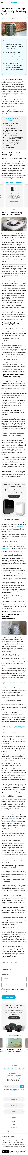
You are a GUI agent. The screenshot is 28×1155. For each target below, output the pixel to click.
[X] (4, 1069)
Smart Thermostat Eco (14, 193)
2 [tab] (13, 209)
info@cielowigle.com (15, 1131)
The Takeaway (9, 147)
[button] (2, 2)
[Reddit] (23, 1069)
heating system (5, 548)
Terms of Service (14, 1090)
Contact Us (14, 1127)
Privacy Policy (20, 1089)
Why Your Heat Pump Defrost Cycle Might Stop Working (14, 137)
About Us (14, 1121)
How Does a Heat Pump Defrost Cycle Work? (12, 127)
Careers (14, 1124)
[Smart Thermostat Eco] (14, 189)
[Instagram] (16, 1069)
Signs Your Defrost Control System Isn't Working (13, 134)
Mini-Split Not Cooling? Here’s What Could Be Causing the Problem (14, 1050)
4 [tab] (16, 209)
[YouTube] (19, 1069)
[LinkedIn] (12, 1069)
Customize (14, 1151)
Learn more (14, 496)
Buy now (14, 201)
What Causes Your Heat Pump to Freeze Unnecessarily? (14, 141)
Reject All (22, 1151)
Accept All (5, 1151)
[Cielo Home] (14, 3)
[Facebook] (8, 1069)
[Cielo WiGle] (14, 1118)
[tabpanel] (14, 195)
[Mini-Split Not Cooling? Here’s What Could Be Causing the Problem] (14, 1043)
